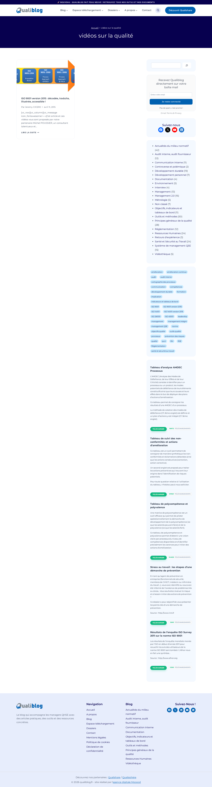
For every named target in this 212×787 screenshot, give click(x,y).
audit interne (166, 277)
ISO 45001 (169, 316)
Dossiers (91, 728)
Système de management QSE (173, 245)
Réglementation (164, 229)
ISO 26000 (155, 316)
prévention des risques (174, 336)
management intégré (177, 321)
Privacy (178, 113)
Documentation (164, 179)
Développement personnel (170, 175)
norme (175, 326)
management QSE (159, 326)
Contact (146, 10)
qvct (164, 341)
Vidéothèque (162, 254)
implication (156, 297)
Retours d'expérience (167, 237)
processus (155, 336)
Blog (89, 719)
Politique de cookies (98, 742)
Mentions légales (96, 737)
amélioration (157, 272)
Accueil (95, 28)
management (157, 321)
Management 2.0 (165, 195)
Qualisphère (129, 777)
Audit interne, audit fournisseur (173, 154)
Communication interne (169, 162)
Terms (169, 113)
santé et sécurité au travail (162, 351)
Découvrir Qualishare (180, 10)
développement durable (161, 292)
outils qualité (175, 331)
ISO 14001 (155, 311)
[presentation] (46, 76)
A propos (91, 714)
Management (163, 191)
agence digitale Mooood (127, 782)
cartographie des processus (163, 282)
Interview (160, 187)
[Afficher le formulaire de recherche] (158, 10)
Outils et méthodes (166, 216)
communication (158, 287)
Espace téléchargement (100, 723)
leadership (182, 316)
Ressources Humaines (168, 233)
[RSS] (193, 710)
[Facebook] (169, 710)
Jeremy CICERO (33, 107)
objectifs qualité (158, 331)
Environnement (164, 183)
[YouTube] (187, 710)
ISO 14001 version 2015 (173, 311)
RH (171, 341)
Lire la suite (30, 132)
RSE (179, 341)
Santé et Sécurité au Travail (170, 241)
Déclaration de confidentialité (94, 748)
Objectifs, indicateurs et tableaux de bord (139, 738)
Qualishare (114, 777)
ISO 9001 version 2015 (172, 307)
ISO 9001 (155, 307)
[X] (175, 710)
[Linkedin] (181, 710)
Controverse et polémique (170, 166)
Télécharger (158, 429)
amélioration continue (176, 272)
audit (153, 277)
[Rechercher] (186, 65)
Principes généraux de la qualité (173, 220)
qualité (154, 341)
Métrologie (161, 200)
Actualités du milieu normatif (171, 146)
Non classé (161, 204)
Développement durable (169, 171)
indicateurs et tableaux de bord (164, 302)
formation (181, 292)
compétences (176, 287)
